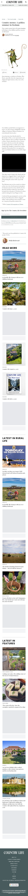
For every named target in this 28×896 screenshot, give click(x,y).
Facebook (14, 870)
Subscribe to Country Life (8, 5)
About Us (14, 857)
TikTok (14, 878)
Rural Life (20, 19)
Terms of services (14, 220)
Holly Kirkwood (9, 34)
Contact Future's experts (14, 859)
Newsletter (23, 72)
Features (17, 35)
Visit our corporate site (20, 890)
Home (3, 19)
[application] (14, 162)
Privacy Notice (8, 222)
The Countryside (11, 19)
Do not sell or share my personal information (14, 880)
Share (5, 72)
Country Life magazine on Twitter (14, 204)
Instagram (14, 867)
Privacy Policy (14, 863)
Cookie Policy (14, 865)
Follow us (16, 72)
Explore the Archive (23, 5)
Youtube (14, 872)
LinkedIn (14, 876)
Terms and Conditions (14, 861)
